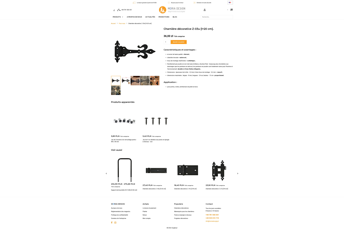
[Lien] (172, 9)
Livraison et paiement (149, 208)
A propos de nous (116, 208)
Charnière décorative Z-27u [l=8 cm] (217, 189)
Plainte (145, 211)
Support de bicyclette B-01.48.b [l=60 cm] (124, 190)
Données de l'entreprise (118, 218)
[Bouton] (204, 10)
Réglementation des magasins (120, 211)
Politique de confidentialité (119, 215)
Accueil (113, 23)
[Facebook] (111, 223)
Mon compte (146, 218)
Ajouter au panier (179, 42)
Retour (145, 215)
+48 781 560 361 (121, 10)
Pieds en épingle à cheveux (182, 215)
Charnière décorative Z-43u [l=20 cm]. (154, 189)
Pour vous (122, 23)
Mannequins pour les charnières (184, 211)
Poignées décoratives (181, 218)
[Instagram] (115, 223)
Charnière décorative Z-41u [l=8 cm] (185, 189)
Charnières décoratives (181, 208)
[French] (230, 2)
